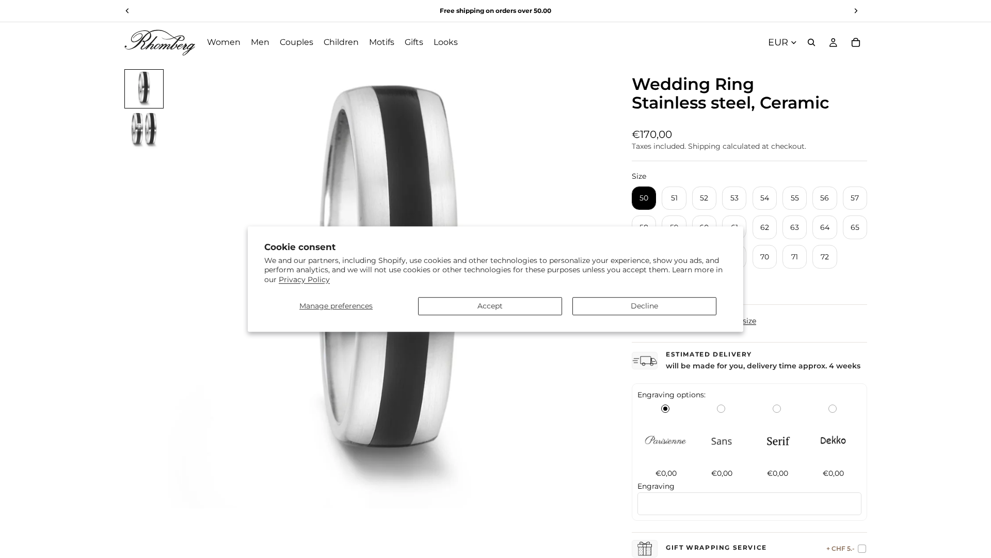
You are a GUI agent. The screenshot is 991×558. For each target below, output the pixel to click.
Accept (490, 306)
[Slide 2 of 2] (144, 130)
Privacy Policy (304, 279)
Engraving (656, 486)
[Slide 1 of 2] (144, 88)
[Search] (811, 42)
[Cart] (855, 42)
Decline (644, 306)
